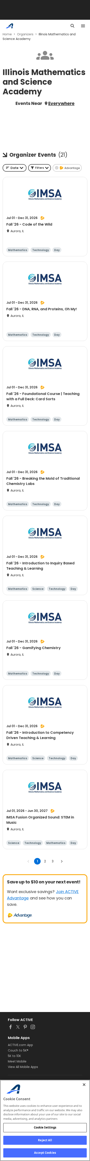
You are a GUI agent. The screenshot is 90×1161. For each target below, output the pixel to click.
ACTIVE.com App (20, 1045)
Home (7, 34)
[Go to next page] (61, 861)
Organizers (25, 34)
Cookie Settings (45, 1127)
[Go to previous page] (28, 861)
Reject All (45, 1140)
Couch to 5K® (18, 1050)
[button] (39, 168)
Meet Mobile (17, 1061)
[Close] (84, 1084)
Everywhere (61, 103)
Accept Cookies (45, 1153)
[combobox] (14, 168)
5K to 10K (14, 1056)
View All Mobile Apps (23, 1067)
